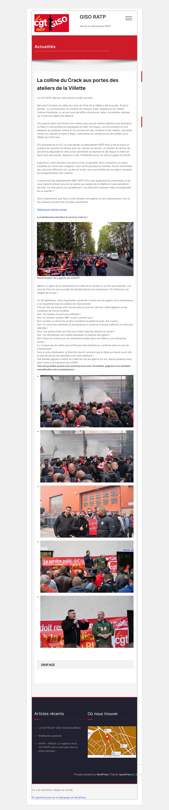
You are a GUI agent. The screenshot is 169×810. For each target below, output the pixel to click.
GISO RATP (93, 17)
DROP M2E (48, 664)
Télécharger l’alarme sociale (52, 209)
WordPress (102, 774)
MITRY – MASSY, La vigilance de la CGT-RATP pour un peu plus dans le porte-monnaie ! (58, 747)
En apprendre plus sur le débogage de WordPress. (59, 797)
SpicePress (125, 774)
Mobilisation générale (50, 735)
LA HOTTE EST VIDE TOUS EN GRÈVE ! (59, 727)
